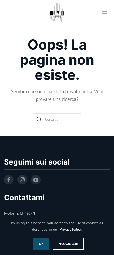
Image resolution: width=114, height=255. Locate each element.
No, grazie (68, 244)
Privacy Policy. (71, 229)
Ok (41, 244)
